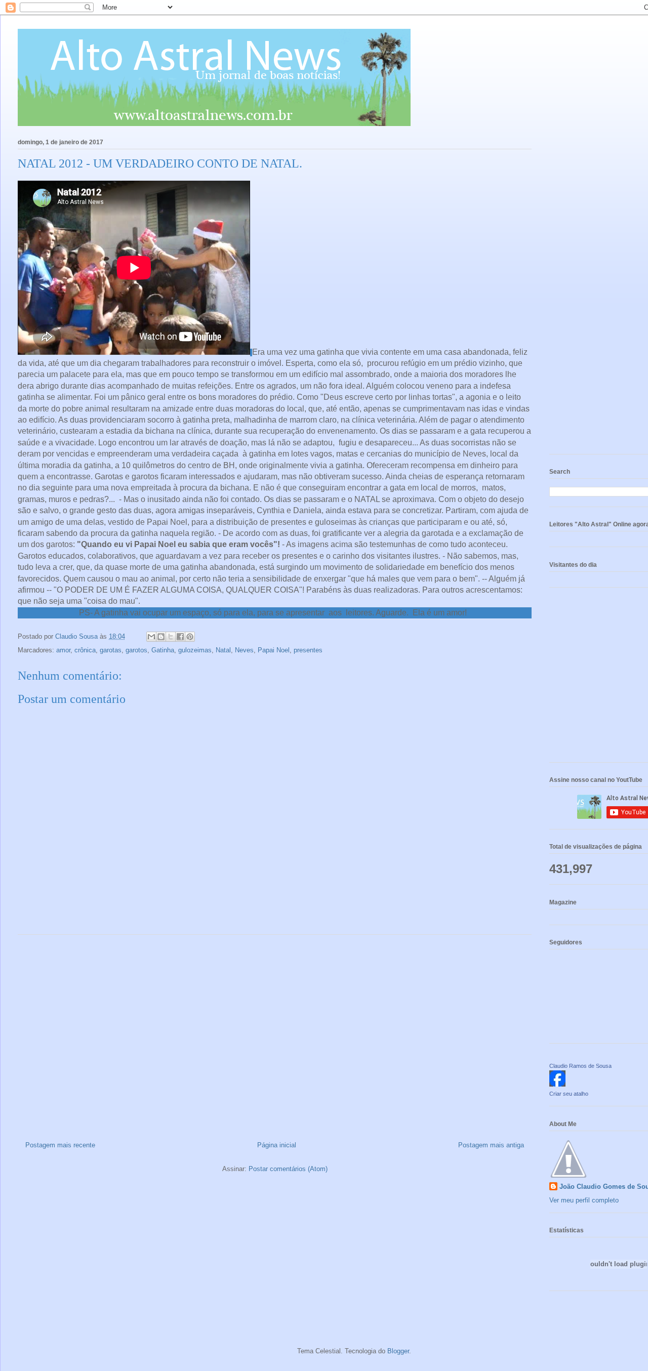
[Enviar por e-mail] (151, 637)
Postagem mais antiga (491, 1145)
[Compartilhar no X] (171, 637)
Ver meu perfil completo (584, 1200)
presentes (308, 650)
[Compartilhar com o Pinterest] (190, 637)
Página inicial (276, 1145)
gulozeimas (195, 650)
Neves (244, 650)
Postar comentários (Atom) (288, 1169)
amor (63, 650)
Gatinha (162, 650)
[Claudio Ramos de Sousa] (557, 1084)
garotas (111, 650)
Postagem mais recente (60, 1145)
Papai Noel (274, 650)
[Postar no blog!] (161, 637)
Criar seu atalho (568, 1094)
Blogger (398, 1351)
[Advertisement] (275, 1034)
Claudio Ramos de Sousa (580, 1066)
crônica (85, 650)
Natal (223, 650)
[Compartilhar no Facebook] (180, 637)
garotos (136, 650)
